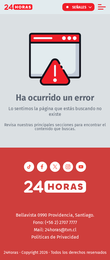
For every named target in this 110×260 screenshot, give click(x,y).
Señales (79, 7)
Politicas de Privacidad (55, 237)
